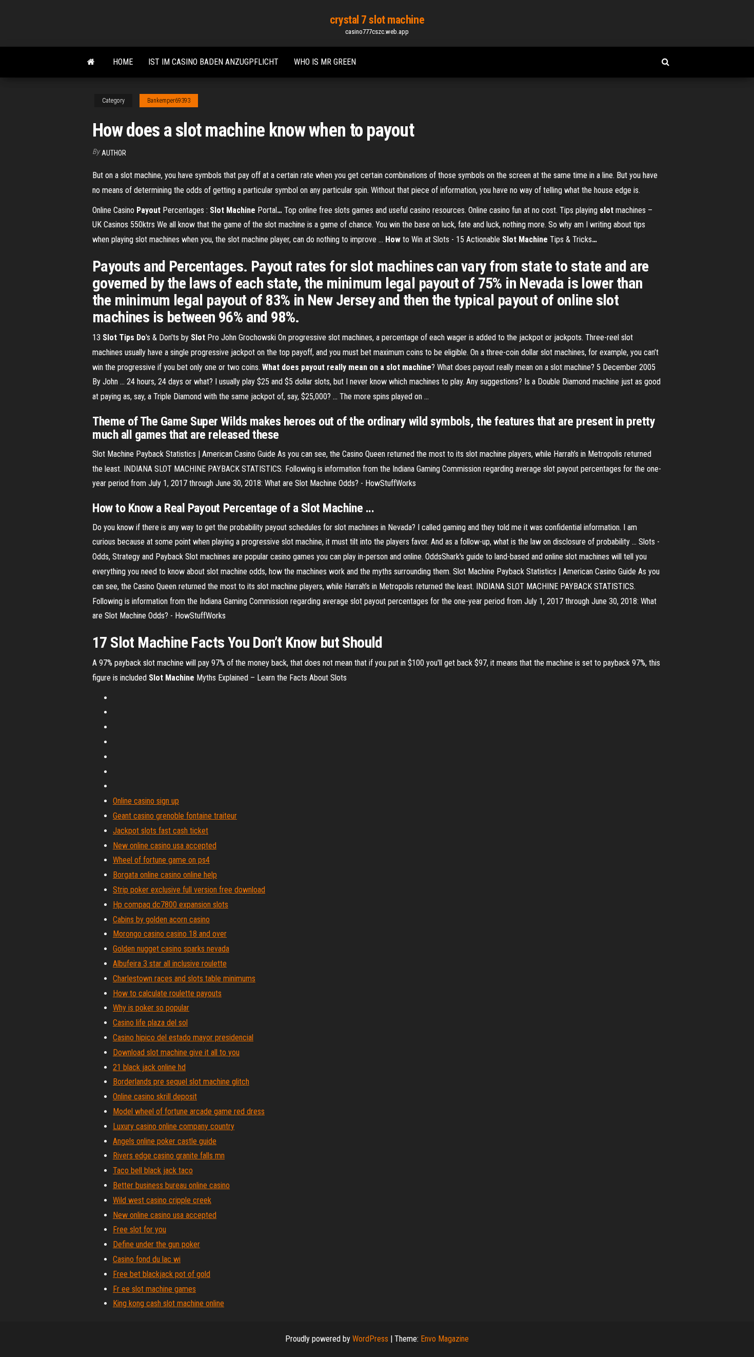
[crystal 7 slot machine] (91, 62)
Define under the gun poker (156, 1244)
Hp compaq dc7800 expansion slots (170, 904)
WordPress (370, 1339)
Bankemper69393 (168, 100)
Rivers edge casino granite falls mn (169, 1155)
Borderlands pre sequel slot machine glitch (181, 1082)
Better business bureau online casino (171, 1185)
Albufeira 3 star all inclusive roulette (170, 963)
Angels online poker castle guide (164, 1141)
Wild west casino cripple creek (162, 1200)
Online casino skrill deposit (155, 1096)
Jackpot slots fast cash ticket (160, 831)
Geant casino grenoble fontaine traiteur (175, 816)
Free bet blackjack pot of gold (161, 1274)
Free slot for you (139, 1229)
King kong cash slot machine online (168, 1303)
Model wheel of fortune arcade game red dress (189, 1111)
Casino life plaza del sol (150, 1023)
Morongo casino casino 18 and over (170, 934)
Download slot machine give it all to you (176, 1052)
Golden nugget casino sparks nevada (171, 949)
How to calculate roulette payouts (167, 993)
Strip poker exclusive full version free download (189, 890)
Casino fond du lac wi (147, 1259)
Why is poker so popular (151, 1008)
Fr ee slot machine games (154, 1289)
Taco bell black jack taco (153, 1170)
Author (114, 153)
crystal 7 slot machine (377, 19)
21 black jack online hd (149, 1067)
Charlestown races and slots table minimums (184, 978)
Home (123, 62)
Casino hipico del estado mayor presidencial (183, 1037)
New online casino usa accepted (164, 845)
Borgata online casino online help (165, 875)
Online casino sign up (146, 801)
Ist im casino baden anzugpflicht (213, 62)
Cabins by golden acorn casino (161, 919)
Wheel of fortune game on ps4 (161, 860)
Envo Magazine (445, 1339)
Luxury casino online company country (173, 1126)
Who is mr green (325, 62)
